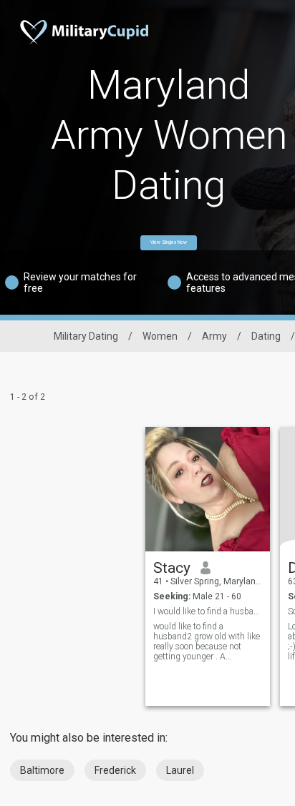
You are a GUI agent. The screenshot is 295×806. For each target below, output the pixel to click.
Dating (266, 336)
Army (214, 336)
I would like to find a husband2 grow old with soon (208, 611)
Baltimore (42, 770)
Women (160, 336)
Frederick (115, 770)
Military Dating (86, 336)
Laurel (180, 770)
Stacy (171, 567)
